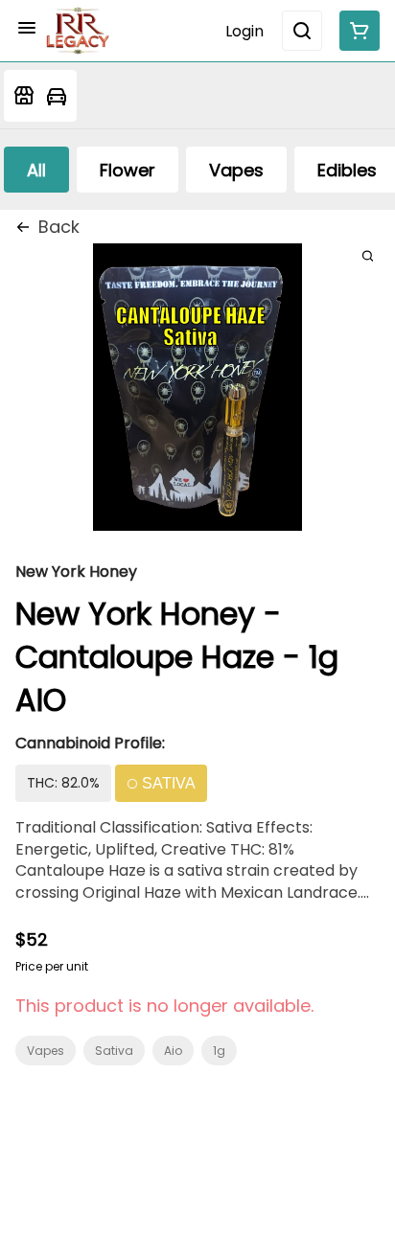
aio (173, 1050)
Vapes (45, 1050)
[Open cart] (356, 31)
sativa (114, 1050)
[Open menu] (26, 27)
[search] (368, 255)
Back (59, 227)
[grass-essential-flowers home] (77, 31)
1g (219, 1050)
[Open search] (302, 31)
